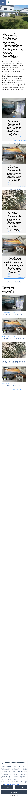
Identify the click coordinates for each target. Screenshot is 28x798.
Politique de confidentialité (11, 784)
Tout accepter (21, 787)
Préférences (14, 792)
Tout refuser (7, 787)
